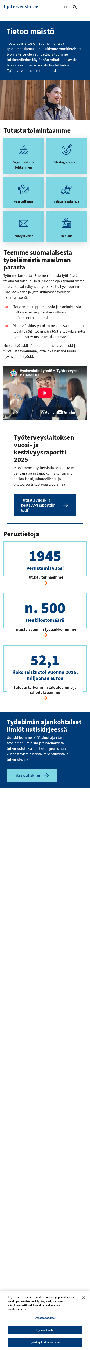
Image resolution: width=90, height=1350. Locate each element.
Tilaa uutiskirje (27, 775)
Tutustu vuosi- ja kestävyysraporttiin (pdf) (38, 505)
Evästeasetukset (45, 1317)
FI (66, 8)
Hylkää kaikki (45, 1330)
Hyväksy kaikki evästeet (45, 1342)
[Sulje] (83, 1297)
